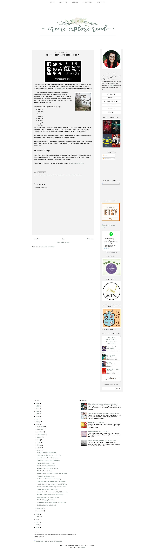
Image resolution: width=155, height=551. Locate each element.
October (40, 432)
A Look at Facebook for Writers (46, 476)
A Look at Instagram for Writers (46, 465)
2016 (37, 422)
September (40, 434)
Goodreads (111, 105)
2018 (37, 416)
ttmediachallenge (75, 175)
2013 (37, 517)
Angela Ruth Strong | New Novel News (48, 460)
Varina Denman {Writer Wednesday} (47, 458)
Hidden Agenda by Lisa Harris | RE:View (49, 455)
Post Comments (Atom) (47, 247)
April (38, 447)
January (40, 511)
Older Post (90, 239)
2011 (37, 522)
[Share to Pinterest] (45, 172)
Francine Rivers (110, 348)
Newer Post (36, 239)
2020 (37, 411)
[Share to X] (42, 172)
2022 (37, 406)
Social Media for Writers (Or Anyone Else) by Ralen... (52, 473)
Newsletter (87, 2)
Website (75, 2)
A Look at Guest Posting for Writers (47, 468)
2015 (37, 424)
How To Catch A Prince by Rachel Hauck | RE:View (52, 484)
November (40, 429)
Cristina (83, 547)
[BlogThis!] (40, 172)
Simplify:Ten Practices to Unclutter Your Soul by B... (52, 502)
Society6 (114, 83)
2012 (37, 519)
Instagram (112, 85)
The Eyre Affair (110, 355)
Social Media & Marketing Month (46, 505)
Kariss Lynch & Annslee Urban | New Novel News (51, 486)
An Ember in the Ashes (112, 369)
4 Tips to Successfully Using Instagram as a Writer (103, 404)
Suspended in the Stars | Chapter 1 (98, 431)
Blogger (92, 545)
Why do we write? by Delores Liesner (48, 497)
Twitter (111, 112)
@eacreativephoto (77, 163)
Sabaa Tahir (109, 370)
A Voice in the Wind (111, 347)
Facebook (111, 108)
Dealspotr (114, 252)
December (40, 426)
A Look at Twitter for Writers (45, 471)
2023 (37, 403)
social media (63, 175)
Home (52, 2)
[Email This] (38, 172)
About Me (63, 2)
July (38, 440)
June (39, 442)
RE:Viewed (101, 2)
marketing (53, 175)
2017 (37, 419)
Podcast (111, 98)
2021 (37, 408)
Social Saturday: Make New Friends (47, 489)
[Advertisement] (63, 232)
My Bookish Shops (111, 101)
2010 (37, 525)
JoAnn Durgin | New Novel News (46, 452)
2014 (37, 514)
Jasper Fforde (110, 356)
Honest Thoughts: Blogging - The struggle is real (102, 440)
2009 (37, 527)
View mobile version (63, 242)
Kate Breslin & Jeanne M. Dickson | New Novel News (103, 413)
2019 (37, 414)
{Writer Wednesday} (59, 88)
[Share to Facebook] (43, 172)
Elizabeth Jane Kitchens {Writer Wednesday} (50, 494)
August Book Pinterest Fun (96, 422)
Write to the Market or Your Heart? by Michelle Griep (52, 492)
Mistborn (108, 362)
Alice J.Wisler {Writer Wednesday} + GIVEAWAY (51, 481)
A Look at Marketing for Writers (46, 463)
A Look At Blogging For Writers (46, 500)
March (39, 450)
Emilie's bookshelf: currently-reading (111, 341)
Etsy (110, 83)
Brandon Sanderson (111, 363)
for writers (44, 175)
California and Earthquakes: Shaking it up (49, 479)
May (38, 445)
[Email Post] (35, 172)
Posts (106, 155)
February (40, 508)
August (39, 437)
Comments (107, 159)
